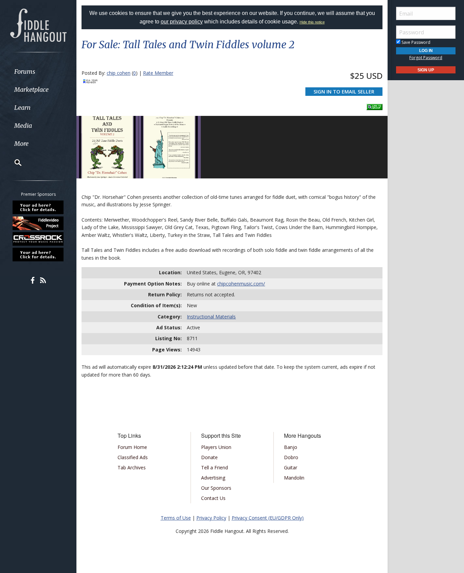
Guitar (290, 467)
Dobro (291, 457)
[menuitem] (38, 72)
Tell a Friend (214, 467)
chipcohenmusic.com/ (241, 283)
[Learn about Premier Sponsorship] (38, 207)
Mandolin (294, 477)
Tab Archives (132, 467)
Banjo (290, 447)
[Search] (13, 162)
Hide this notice (312, 22)
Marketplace (31, 89)
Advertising (213, 477)
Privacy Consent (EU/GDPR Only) (268, 518)
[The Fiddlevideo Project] (38, 223)
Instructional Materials (211, 316)
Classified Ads (133, 457)
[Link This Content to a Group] (374, 105)
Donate (209, 457)
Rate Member (158, 73)
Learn (22, 107)
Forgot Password (425, 57)
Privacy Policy (211, 518)
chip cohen (118, 73)
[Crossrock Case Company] (38, 239)
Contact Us (213, 498)
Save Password (415, 42)
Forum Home (132, 447)
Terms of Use (176, 518)
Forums (24, 71)
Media (23, 125)
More (21, 143)
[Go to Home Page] (38, 24)
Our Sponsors (216, 488)
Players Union (216, 447)
